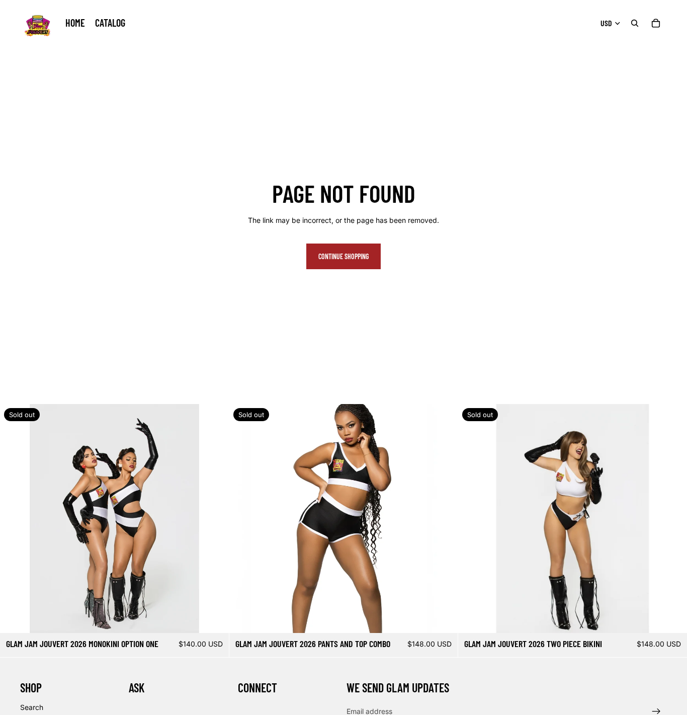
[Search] (635, 23)
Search (31, 706)
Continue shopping (343, 256)
